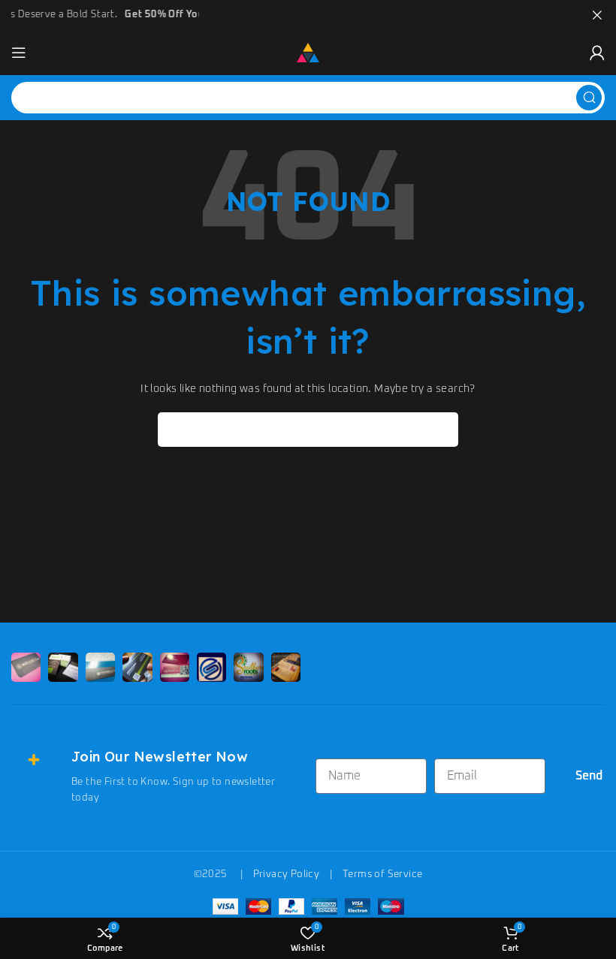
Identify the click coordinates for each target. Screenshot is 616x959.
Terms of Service (382, 874)
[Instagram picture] (26, 667)
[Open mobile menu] (19, 53)
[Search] (589, 97)
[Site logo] (308, 52)
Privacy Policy (286, 874)
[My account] (597, 53)
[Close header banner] (597, 15)
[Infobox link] (155, 776)
